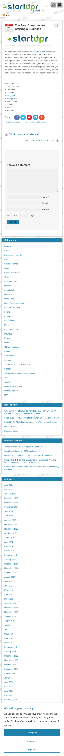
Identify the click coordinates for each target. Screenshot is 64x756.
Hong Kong (12, 98)
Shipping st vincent (12, 451)
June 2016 (8, 511)
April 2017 (8, 485)
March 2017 (9, 489)
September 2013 (11, 616)
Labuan (7, 316)
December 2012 (11, 656)
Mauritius (8, 334)
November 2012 (11, 660)
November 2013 (11, 612)
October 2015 (10, 533)
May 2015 (8, 546)
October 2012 (10, 665)
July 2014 (8, 581)
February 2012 (10, 700)
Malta (6, 325)
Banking (7, 246)
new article (36, 52)
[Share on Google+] (42, 117)
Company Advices (12, 272)
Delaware (8, 286)
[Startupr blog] (21, 11)
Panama (7, 351)
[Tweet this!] (23, 117)
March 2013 (9, 643)
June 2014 (8, 586)
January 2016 (10, 520)
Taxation (7, 382)
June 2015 (8, 542)
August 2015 (9, 538)
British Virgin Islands (13, 255)
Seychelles (9, 356)
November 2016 (11, 503)
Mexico (7, 338)
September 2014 (11, 573)
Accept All (32, 732)
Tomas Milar (9, 447)
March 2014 (9, 599)
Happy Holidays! (11, 426)
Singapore (11, 95)
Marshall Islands (11, 330)
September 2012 (11, 669)
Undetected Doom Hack (14, 455)
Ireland (7, 312)
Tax (5, 378)
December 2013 (11, 608)
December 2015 (11, 524)
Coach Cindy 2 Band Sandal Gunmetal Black (23, 467)
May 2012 (8, 686)
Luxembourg (9, 321)
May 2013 (8, 634)
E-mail (45, 203)
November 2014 (11, 568)
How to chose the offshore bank (39, 140)
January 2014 (10, 603)
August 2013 (9, 621)
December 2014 (11, 564)
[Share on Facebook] (17, 117)
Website (45, 209)
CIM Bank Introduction (32, 451)
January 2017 (10, 494)
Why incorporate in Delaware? (24, 134)
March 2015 (9, 551)
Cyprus (7, 277)
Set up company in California (30, 447)
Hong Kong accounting (14, 303)
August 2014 (9, 577)
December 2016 (11, 498)
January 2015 (10, 559)
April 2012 (8, 691)
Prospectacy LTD (11, 460)
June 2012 (8, 682)
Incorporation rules (12, 308)
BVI (5, 259)
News (6, 343)
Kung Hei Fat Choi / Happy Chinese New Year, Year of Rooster (30, 422)
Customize (32, 741)
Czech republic (10, 281)
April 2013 (8, 638)
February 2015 (10, 555)
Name (44, 197)
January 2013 (10, 652)
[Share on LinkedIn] (35, 117)
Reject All (32, 749)
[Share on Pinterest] (29, 117)
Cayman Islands (11, 264)
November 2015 (11, 529)
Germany (8, 294)
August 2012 (9, 673)
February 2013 (10, 647)
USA (6, 395)
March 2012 (9, 695)
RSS (8, 15)
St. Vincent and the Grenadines (17, 364)
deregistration (10, 290)
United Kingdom (11, 391)
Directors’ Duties (11, 431)
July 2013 (8, 625)
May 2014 (8, 590)
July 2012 (8, 678)
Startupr (7, 369)
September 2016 (11, 507)
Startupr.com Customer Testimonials (19, 373)
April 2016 (8, 516)
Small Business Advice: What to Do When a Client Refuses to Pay (31, 418)
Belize (7, 251)
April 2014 (8, 594)
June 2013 (8, 630)
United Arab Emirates (13, 386)
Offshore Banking (11, 347)
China (6, 268)
